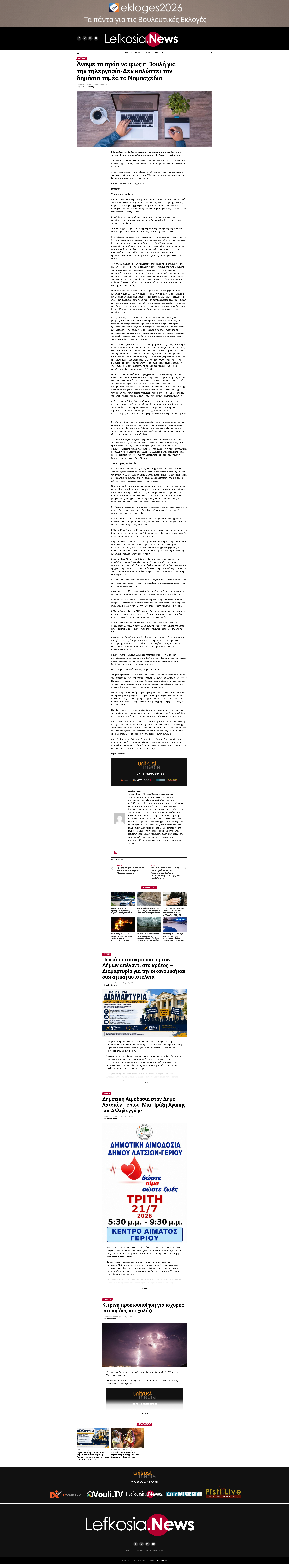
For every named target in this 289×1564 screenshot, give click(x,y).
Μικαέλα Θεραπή (87, 87)
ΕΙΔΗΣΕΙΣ (128, 53)
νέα (126, 860)
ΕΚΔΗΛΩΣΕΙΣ (159, 53)
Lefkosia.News (111, 985)
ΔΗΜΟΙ (148, 53)
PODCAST (138, 53)
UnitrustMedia (162, 1561)
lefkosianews (111, 1319)
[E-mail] (115, 853)
